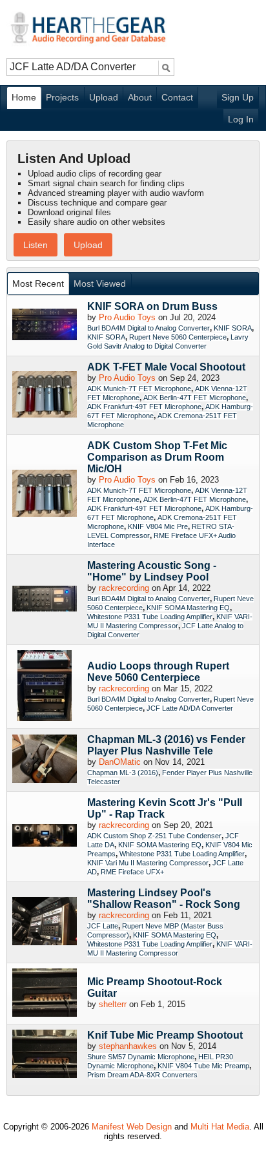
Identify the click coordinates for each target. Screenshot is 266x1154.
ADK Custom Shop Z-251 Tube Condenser (154, 836)
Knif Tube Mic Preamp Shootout (165, 1035)
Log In (241, 119)
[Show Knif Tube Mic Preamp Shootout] (44, 1055)
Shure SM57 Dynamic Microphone (140, 1057)
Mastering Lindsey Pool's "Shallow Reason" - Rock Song (163, 898)
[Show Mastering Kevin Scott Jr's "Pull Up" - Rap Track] (44, 836)
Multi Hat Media (219, 1126)
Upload (103, 97)
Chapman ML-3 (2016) (122, 772)
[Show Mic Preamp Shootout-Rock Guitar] (44, 993)
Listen (35, 245)
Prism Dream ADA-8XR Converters (142, 1075)
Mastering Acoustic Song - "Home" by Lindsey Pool (151, 571)
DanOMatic (120, 762)
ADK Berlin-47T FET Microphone (194, 397)
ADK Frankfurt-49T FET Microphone (144, 406)
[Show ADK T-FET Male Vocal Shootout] (44, 395)
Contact (177, 97)
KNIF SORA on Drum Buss (152, 306)
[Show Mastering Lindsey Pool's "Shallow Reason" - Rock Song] (44, 922)
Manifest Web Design (132, 1126)
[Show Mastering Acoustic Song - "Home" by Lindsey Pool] (44, 599)
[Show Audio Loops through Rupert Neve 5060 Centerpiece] (44, 686)
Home (24, 97)
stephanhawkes (128, 1046)
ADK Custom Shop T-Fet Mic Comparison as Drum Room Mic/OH (157, 457)
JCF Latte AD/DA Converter (190, 708)
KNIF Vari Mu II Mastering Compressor (148, 863)
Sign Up (237, 97)
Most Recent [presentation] (38, 283)
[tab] (38, 283)
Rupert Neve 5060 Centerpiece (178, 337)
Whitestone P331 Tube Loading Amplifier (149, 616)
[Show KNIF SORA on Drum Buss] (44, 325)
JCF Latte (102, 926)
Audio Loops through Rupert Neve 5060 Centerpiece (158, 671)
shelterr (113, 1004)
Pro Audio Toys (127, 317)
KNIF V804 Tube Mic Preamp (203, 1066)
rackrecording (124, 588)
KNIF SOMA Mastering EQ (188, 607)
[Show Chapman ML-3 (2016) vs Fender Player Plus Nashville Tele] (44, 760)
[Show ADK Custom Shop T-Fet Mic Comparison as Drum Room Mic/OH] (44, 494)
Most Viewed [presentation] (100, 283)
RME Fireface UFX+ (132, 872)
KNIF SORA (233, 328)
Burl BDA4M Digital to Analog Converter (148, 328)
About (140, 97)
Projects (62, 97)
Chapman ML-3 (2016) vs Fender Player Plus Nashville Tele (166, 745)
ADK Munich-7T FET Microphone (139, 388)
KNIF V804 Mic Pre (158, 526)
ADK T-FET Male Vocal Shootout (166, 366)
